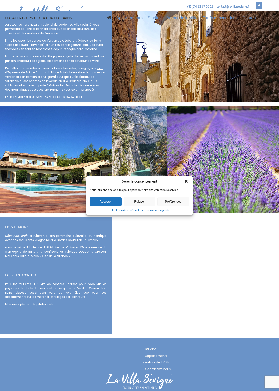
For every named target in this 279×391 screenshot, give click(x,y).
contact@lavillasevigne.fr (233, 6)
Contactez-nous (158, 369)
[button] (186, 181)
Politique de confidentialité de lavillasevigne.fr (140, 210)
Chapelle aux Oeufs (83, 81)
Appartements (156, 356)
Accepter (106, 201)
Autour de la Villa (157, 362)
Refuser (139, 201)
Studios (150, 349)
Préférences (173, 201)
